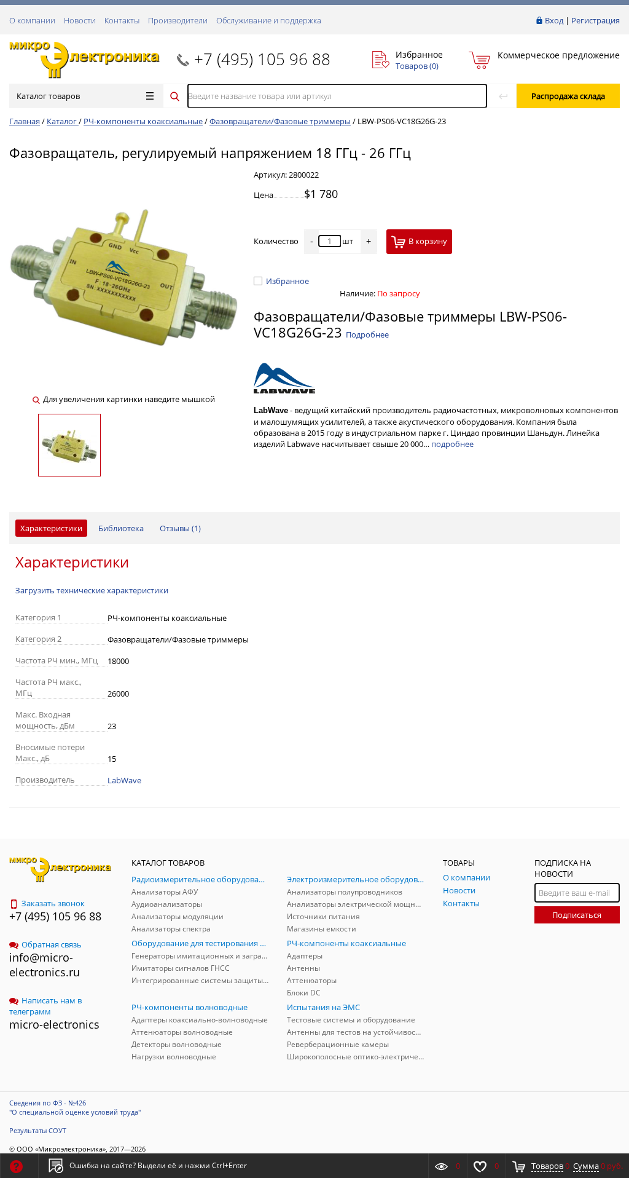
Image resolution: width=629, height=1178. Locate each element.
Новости (80, 20)
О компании (32, 20)
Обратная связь (51, 944)
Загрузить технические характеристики (91, 590)
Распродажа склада (568, 95)
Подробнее (367, 334)
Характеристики (51, 528)
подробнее (452, 443)
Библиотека (121, 528)
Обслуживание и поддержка (268, 20)
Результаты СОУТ (37, 1130)
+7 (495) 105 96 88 (262, 59)
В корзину (427, 241)
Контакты (121, 20)
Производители (178, 20)
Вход (554, 20)
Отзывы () (180, 528)
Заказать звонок (53, 903)
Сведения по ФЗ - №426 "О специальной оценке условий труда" (75, 1107)
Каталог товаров (48, 95)
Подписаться (576, 914)
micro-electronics (54, 1024)
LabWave (124, 780)
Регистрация (595, 20)
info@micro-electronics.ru (44, 964)
